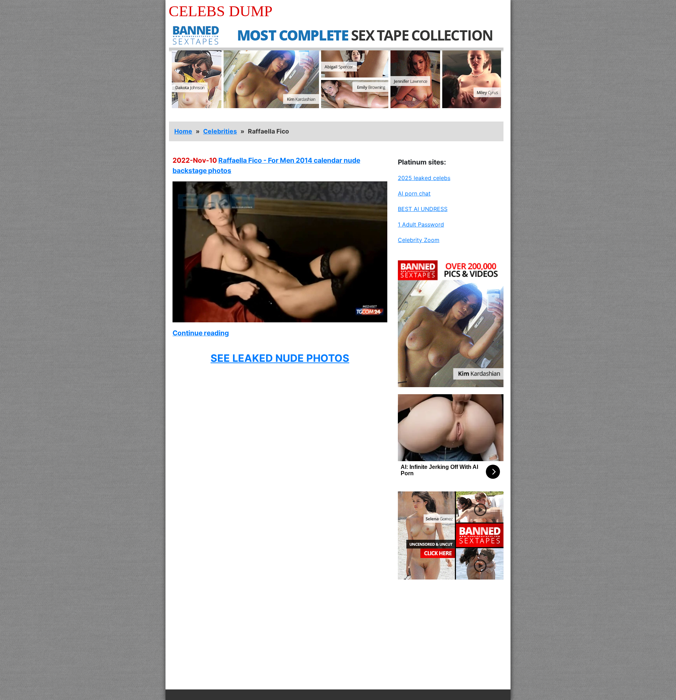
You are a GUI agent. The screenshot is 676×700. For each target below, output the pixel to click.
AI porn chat (414, 193)
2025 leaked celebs (424, 177)
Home (183, 131)
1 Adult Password (421, 224)
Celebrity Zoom (418, 239)
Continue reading (201, 333)
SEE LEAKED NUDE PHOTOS (280, 358)
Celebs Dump (221, 11)
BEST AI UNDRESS (422, 208)
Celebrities (220, 131)
